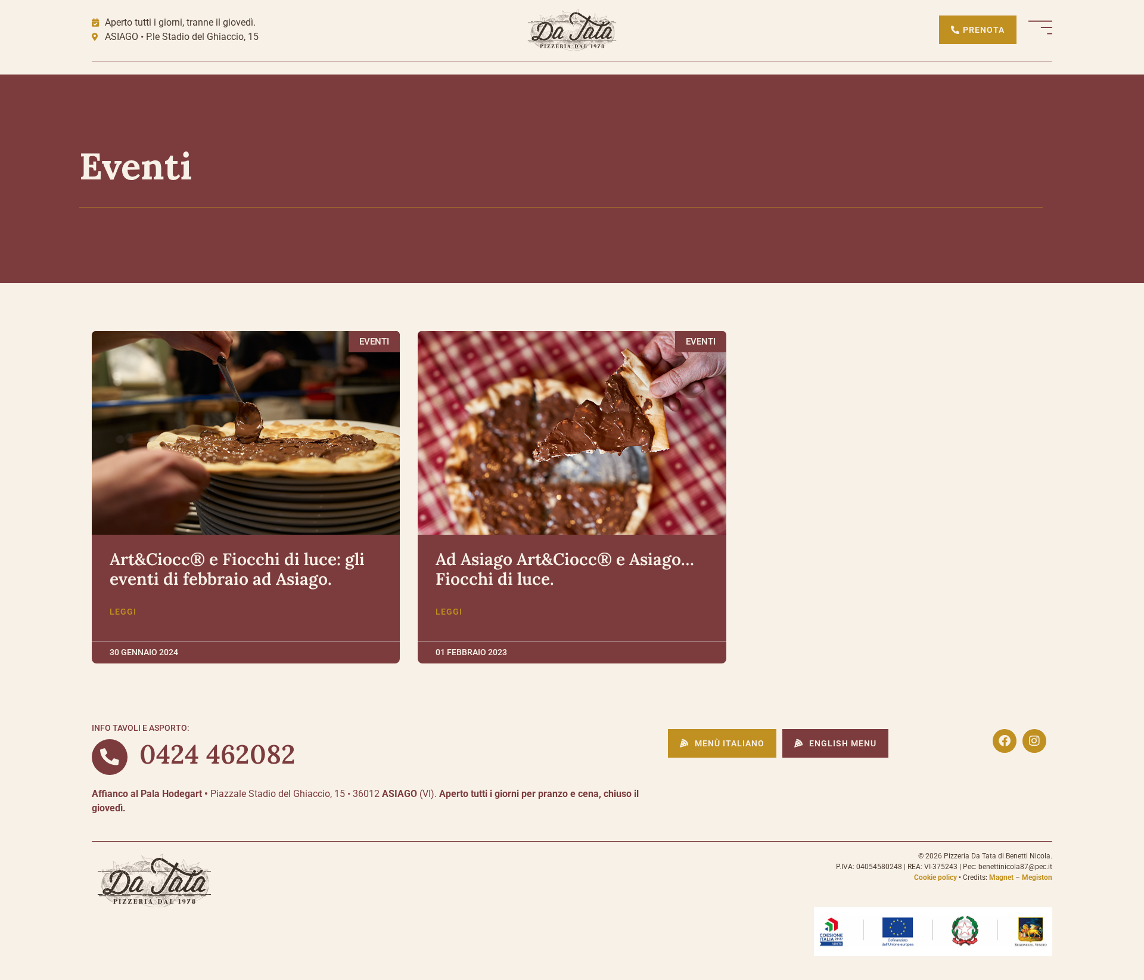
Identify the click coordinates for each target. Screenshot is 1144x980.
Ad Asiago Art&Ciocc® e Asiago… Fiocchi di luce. (565, 569)
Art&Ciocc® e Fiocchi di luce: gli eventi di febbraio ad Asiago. (237, 569)
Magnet (1001, 877)
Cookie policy (935, 877)
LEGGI (123, 611)
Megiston (1037, 877)
